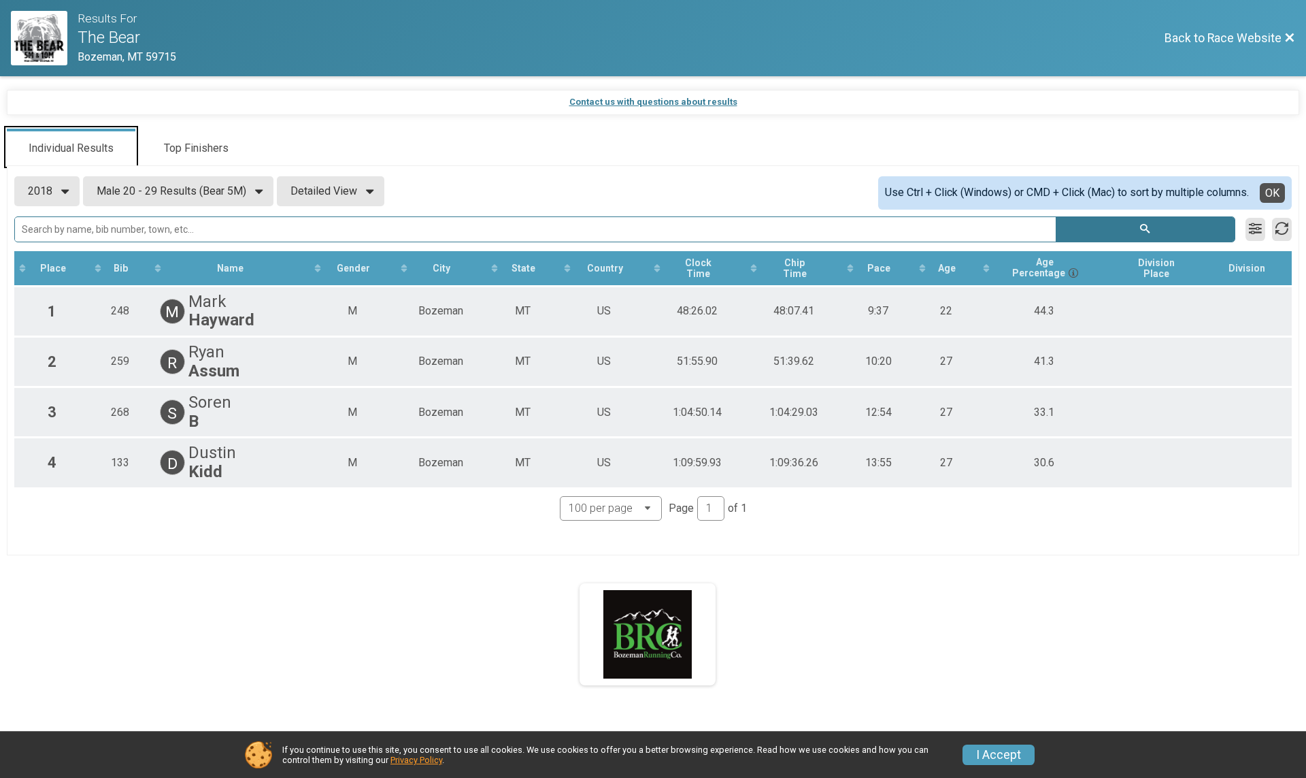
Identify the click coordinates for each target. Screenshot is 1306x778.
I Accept (998, 755)
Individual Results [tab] (71, 148)
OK (1272, 193)
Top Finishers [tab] (196, 148)
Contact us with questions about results (653, 102)
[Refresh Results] (1282, 229)
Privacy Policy (416, 760)
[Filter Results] (1255, 229)
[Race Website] (44, 38)
